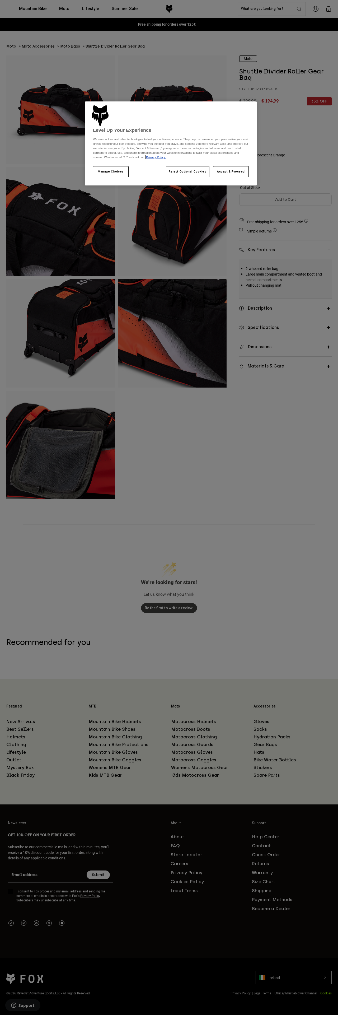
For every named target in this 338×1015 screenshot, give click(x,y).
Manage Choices (111, 171)
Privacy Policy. (156, 157)
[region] (171, 143)
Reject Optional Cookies (187, 171)
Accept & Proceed (231, 171)
